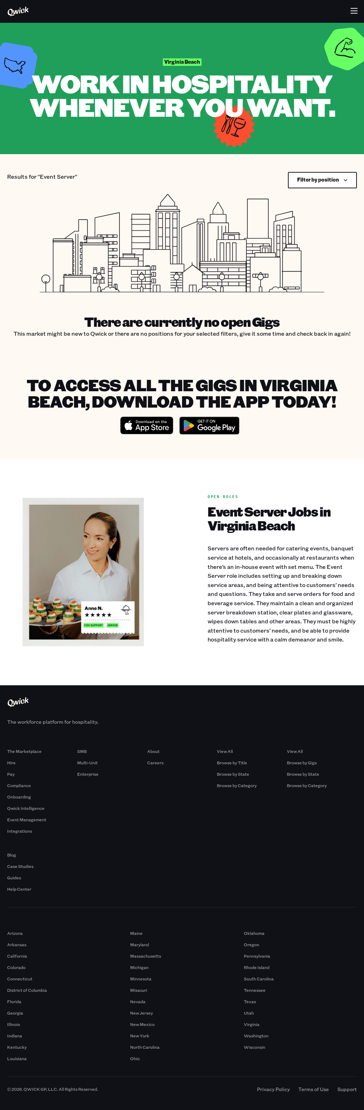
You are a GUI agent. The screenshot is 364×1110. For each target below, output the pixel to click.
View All (225, 751)
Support (347, 1089)
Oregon (251, 944)
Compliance (19, 785)
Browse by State (233, 774)
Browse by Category (237, 785)
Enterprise (87, 774)
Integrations (19, 831)
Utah (249, 1013)
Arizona (15, 933)
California (17, 956)
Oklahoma (254, 933)
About (153, 751)
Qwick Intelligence (25, 808)
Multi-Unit (87, 762)
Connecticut (19, 978)
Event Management (26, 819)
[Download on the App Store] (146, 426)
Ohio (135, 1058)
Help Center (19, 889)
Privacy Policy (273, 1089)
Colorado (16, 967)
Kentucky (17, 1047)
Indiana (14, 1035)
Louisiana (17, 1058)
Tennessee (255, 990)
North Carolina (145, 1047)
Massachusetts (145, 956)
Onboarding (19, 797)
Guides (14, 877)
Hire (11, 762)
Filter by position (318, 179)
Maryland (139, 944)
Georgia (15, 1013)
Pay (11, 774)
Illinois (13, 1024)
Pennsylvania (257, 956)
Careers (155, 762)
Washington (256, 1035)
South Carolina (259, 978)
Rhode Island (256, 967)
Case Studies (20, 866)
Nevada (137, 1001)
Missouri (138, 990)
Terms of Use (313, 1089)
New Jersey (141, 1013)
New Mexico (142, 1024)
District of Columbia (27, 990)
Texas (250, 1001)
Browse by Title (232, 762)
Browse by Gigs (302, 762)
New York (139, 1035)
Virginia (251, 1024)
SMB (82, 751)
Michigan (139, 967)
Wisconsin (254, 1047)
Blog (11, 855)
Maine (136, 933)
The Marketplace (24, 751)
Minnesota (140, 978)
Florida (14, 1001)
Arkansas (16, 944)
